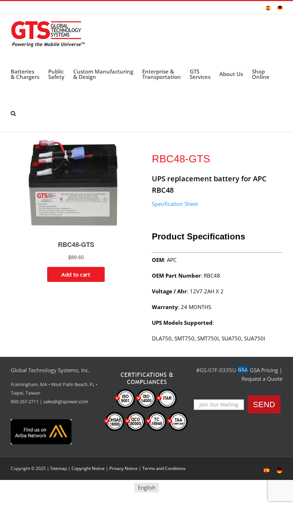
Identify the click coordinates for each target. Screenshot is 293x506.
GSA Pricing (264, 370)
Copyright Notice (88, 468)
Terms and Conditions (164, 468)
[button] (13, 112)
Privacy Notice (123, 468)
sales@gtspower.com (65, 401)
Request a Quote (262, 378)
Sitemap (58, 468)
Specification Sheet (175, 203)
